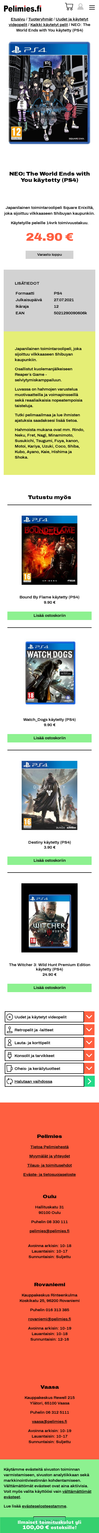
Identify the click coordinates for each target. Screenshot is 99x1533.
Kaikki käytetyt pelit (49, 25)
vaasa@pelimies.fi (49, 1422)
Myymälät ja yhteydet (49, 1156)
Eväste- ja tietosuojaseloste (49, 1175)
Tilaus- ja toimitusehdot (49, 1165)
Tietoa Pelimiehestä (49, 1147)
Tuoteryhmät (40, 19)
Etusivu (18, 19)
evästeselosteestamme (44, 1506)
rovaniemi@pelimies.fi (49, 1319)
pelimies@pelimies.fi (49, 1231)
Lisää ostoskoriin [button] (50, 616)
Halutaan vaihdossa (33, 1082)
